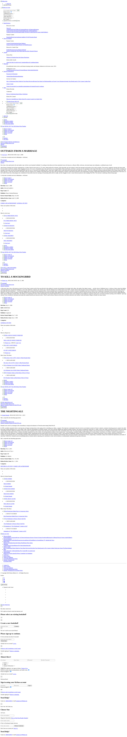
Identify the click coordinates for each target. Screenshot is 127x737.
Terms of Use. (24, 668)
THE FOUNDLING (8, 230)
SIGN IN (8, 3)
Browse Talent (18, 99)
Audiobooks (9, 29)
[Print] (5, 134)
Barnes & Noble (13, 405)
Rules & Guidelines (30, 62)
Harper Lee (5, 280)
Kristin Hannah (5, 415)
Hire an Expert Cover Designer (56, 81)
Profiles (8, 49)
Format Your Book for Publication (41, 81)
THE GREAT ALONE (9, 503)
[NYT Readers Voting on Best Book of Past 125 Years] (17, 372)
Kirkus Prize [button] (6, 541)
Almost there (4, 641)
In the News (16, 51)
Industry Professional (9, 665)
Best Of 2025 (26, 37)
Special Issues (16, 70)
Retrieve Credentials (19, 725)
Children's (45, 32)
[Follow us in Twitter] (4, 579)
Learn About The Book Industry (64, 548)
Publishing (15, 76)
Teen (20, 43)
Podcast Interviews (8, 18)
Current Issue (9, 70)
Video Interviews (8, 16)
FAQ (16, 553)
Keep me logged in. (5, 671)
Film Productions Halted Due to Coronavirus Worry (16, 516)
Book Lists (11, 540)
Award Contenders (22, 62)
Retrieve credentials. (14, 651)
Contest (13, 553)
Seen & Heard (22, 49)
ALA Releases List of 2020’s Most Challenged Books (16, 370)
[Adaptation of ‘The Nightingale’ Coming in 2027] (15, 526)
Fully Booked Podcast (32, 51)
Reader (5, 663)
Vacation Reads (33, 37)
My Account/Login (30, 550)
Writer (5, 664)
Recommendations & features (28, 86)
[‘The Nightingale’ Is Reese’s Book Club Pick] (15, 518)
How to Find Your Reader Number (19, 718)
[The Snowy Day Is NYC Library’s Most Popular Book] (17, 357)
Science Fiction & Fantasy (12, 30)
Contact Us (6, 565)
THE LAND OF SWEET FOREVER (12, 340)
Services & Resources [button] (9, 71)
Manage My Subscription (20, 545)
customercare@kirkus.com (21, 701)
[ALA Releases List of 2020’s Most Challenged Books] (17, 365)
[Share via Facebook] (9, 130)
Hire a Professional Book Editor (11, 548)
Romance (36, 29)
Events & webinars (39, 86)
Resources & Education (11, 74)
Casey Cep (18, 342)
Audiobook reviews (8, 13)
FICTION (6, 139)
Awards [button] (5, 52)
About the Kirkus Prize (21, 57)
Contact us (6, 554)
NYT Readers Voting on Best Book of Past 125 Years (16, 377)
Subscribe (36, 70)
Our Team (9, 553)
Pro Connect (7, 19)
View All (8, 28)
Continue (17, 626)
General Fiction (10, 43)
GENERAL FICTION (22, 203)
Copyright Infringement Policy (11, 558)
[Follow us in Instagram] (4, 580)
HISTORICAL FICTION (7, 466)
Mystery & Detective (29, 29)
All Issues (21, 70)
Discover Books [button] (7, 536)
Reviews (6, 138)
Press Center (20, 553)
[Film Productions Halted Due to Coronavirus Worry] (16, 511)
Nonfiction (21, 30)
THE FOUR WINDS (9, 493)
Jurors (27, 57)
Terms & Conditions (8, 557)
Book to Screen (10, 51)
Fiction (13, 29)
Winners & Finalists (11, 57)
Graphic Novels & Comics (27, 32)
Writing (8, 76)
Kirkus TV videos (44, 540)
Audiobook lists (19, 37)
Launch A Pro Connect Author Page (82, 81)
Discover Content (10, 99)
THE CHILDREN (8, 240)
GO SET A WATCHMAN (10, 350)
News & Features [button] (8, 38)
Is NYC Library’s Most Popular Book (16, 362)
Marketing (20, 76)
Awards (17, 49)
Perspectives (13, 49)
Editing (11, 76)
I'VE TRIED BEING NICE (10, 220)
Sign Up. (16, 728)
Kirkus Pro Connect (21, 550)
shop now (3, 143)
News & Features (8, 15)
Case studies (18, 86)
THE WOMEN (7, 483)
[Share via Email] (8, 132)
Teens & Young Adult (38, 32)
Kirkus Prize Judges (28, 542)
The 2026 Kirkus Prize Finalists (18, 126)
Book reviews (7, 12)
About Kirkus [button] (7, 552)
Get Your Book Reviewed (28, 81)
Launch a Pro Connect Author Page (48, 548)
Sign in (2, 668)
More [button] (5, 87)
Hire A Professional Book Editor (14, 81)
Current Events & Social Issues (13, 32)
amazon (2, 144)
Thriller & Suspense (20, 29)
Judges (37, 62)
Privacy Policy (7, 556)
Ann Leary (4, 154)
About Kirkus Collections (21, 94)
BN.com (19, 405)
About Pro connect (26, 99)
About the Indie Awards (12, 62)
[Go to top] (4, 584)
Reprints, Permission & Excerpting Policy (9, 560)
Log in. (14, 643)
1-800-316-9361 (8, 701)
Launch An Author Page (36, 99)
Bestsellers (8, 37)
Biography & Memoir (29, 30)
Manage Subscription (29, 70)
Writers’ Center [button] (7, 546)
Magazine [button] (6, 63)
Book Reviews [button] (7, 23)
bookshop (6, 270)
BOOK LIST (8, 126)
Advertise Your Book (69, 81)
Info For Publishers (27, 553)
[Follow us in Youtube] (4, 582)
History (35, 30)
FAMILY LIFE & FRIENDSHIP (8, 203)
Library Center (9, 84)
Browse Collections (11, 94)
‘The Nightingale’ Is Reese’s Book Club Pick (14, 523)
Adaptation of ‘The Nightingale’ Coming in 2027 (15, 531)
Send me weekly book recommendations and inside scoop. (14, 670)
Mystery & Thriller (23, 44)
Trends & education (11, 86)
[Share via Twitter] (8, 131)
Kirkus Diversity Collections (10, 550)
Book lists (13, 37)
